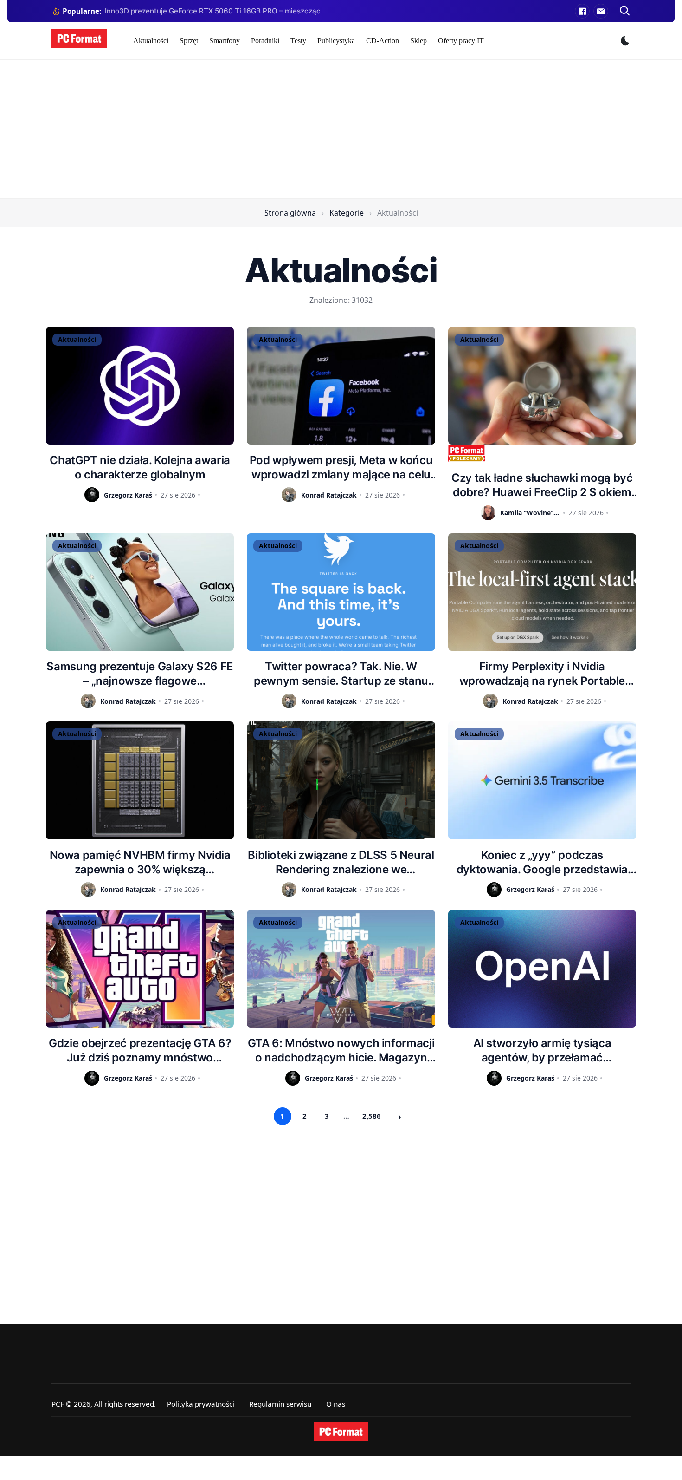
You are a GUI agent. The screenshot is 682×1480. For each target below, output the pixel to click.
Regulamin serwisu (280, 1403)
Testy (298, 41)
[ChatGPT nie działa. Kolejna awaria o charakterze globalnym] (140, 386)
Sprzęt (189, 41)
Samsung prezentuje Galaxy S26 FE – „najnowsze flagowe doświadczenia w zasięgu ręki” (139, 674)
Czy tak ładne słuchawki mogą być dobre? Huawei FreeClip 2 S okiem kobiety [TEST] (541, 485)
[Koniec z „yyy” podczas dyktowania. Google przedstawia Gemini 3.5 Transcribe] (542, 780)
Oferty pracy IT (461, 41)
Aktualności (150, 41)
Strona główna (290, 213)
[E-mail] (600, 11)
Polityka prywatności (200, 1403)
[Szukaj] (625, 11)
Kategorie (346, 213)
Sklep (418, 41)
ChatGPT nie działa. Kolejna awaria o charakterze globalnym (140, 467)
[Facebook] (582, 11)
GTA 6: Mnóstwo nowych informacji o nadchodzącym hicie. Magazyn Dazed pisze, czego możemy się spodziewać (341, 1050)
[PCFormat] (341, 1431)
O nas (335, 1403)
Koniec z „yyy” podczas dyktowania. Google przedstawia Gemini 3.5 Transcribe (542, 862)
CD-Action (382, 41)
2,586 (371, 1115)
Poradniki (265, 41)
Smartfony (224, 41)
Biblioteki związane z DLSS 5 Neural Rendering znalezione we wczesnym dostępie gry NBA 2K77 (341, 862)
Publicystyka (336, 41)
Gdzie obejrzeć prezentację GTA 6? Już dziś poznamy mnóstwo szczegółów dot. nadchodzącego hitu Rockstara (140, 1050)
